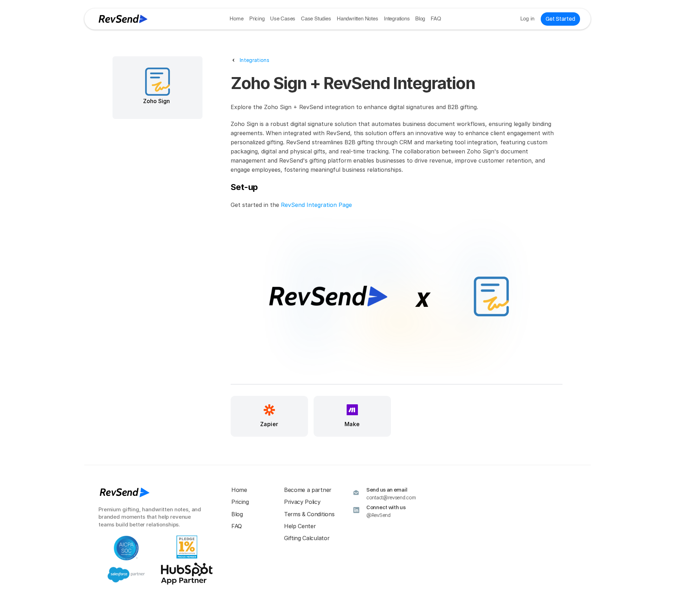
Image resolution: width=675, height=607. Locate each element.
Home (236, 18)
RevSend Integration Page (316, 204)
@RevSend (378, 515)
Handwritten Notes (357, 18)
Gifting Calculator (306, 538)
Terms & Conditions (309, 514)
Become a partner (308, 489)
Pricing (257, 18)
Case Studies (316, 18)
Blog (420, 18)
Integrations (397, 18)
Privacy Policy (302, 501)
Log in (527, 18)
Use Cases (282, 18)
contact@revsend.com (391, 497)
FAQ (436, 18)
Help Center (300, 526)
